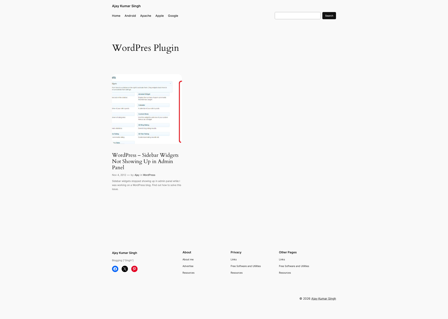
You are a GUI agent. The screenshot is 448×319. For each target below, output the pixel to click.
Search (329, 15)
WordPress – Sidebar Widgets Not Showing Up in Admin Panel (145, 161)
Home (116, 15)
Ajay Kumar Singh (126, 6)
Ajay (137, 174)
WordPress (149, 174)
